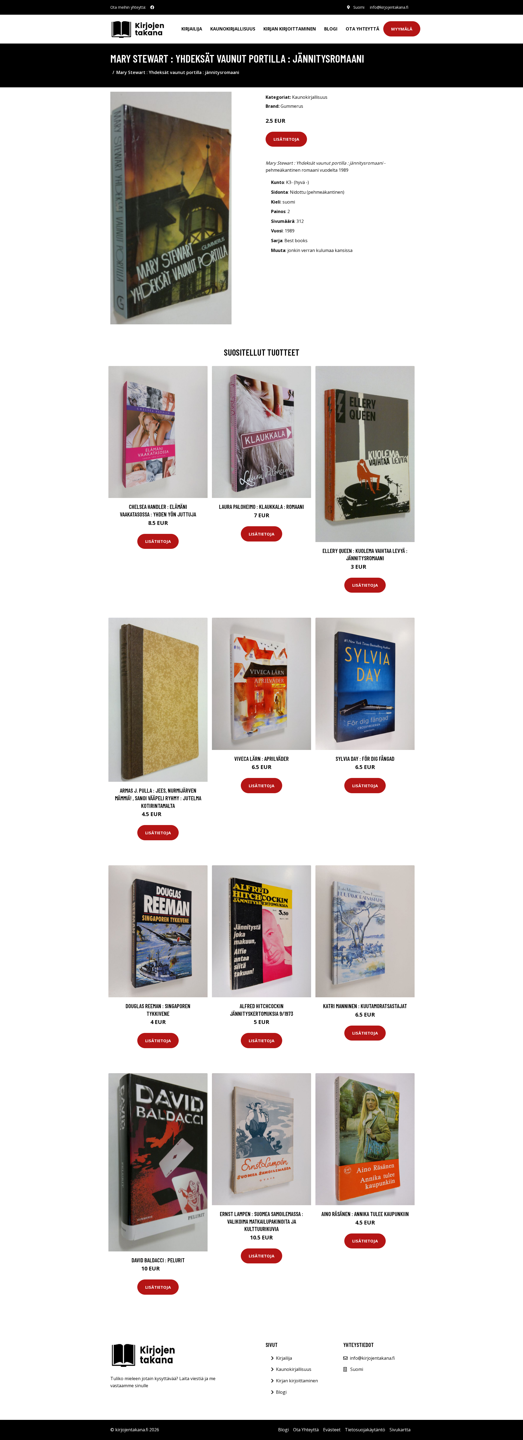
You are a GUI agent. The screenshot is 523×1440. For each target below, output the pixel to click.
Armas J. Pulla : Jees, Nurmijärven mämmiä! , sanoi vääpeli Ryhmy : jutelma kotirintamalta (158, 798)
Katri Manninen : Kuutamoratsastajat (365, 1005)
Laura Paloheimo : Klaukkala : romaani (261, 506)
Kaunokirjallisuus (232, 29)
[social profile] (152, 7)
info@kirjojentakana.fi (389, 7)
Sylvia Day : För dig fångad (365, 758)
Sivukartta (400, 1430)
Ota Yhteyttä (362, 29)
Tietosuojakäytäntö (365, 1430)
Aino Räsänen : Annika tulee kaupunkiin (365, 1213)
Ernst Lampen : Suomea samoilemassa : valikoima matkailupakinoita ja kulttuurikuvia (261, 1221)
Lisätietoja (286, 139)
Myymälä (401, 29)
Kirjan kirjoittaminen (289, 29)
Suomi (358, 7)
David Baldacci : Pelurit (158, 1260)
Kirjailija (191, 29)
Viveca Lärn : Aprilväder (261, 758)
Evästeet (331, 1430)
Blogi (330, 29)
